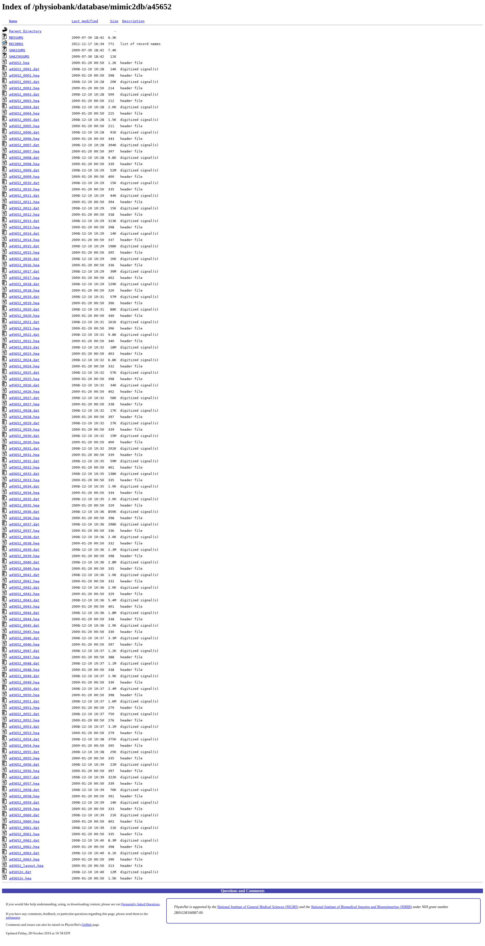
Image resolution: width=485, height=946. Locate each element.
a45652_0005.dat (24, 120)
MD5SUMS (16, 37)
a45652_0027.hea (24, 404)
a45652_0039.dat (24, 550)
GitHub (87, 925)
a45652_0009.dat (24, 170)
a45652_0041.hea (24, 581)
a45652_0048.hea (24, 670)
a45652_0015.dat (24, 246)
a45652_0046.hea (24, 644)
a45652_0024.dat (24, 360)
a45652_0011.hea (24, 202)
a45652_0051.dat (24, 701)
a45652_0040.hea (24, 568)
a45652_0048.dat (24, 663)
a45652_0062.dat (24, 840)
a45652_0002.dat (24, 82)
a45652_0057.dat (24, 777)
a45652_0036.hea (24, 518)
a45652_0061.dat (24, 828)
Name (13, 21)
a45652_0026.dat (24, 385)
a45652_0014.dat (24, 233)
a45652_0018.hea (24, 290)
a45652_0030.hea (24, 442)
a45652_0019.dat (24, 297)
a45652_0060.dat (24, 815)
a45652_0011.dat (24, 195)
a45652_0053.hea (24, 733)
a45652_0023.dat (24, 347)
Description (133, 21)
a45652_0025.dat (24, 373)
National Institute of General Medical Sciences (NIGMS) (257, 907)
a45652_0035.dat (24, 499)
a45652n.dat (20, 872)
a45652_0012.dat (24, 208)
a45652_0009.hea (24, 177)
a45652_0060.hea (24, 821)
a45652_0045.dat (24, 625)
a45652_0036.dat (24, 512)
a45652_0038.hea (24, 543)
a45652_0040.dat (24, 562)
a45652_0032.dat (24, 461)
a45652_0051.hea (24, 708)
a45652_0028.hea (24, 417)
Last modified (85, 21)
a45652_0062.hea (24, 847)
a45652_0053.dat (24, 727)
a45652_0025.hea (24, 379)
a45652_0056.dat (24, 764)
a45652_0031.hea (24, 455)
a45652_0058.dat (24, 790)
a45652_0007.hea (24, 151)
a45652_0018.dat (24, 284)
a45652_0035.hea (24, 505)
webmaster (13, 917)
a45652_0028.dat (24, 410)
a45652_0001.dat (24, 69)
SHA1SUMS (17, 50)
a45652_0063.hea (24, 859)
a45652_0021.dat (24, 322)
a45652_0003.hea (24, 101)
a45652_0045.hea (24, 632)
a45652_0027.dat (24, 398)
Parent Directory (25, 31)
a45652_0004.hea (24, 113)
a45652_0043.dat (24, 600)
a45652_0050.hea (24, 695)
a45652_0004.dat (24, 107)
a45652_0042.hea (24, 594)
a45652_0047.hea (24, 657)
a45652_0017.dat (24, 271)
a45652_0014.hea (24, 240)
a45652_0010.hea (24, 189)
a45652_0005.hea (24, 126)
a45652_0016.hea (24, 265)
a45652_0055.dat (24, 752)
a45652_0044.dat (24, 613)
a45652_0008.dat (24, 158)
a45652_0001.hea (24, 75)
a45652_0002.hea (24, 88)
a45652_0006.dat (24, 132)
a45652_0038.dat (24, 537)
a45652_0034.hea (24, 493)
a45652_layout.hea (26, 866)
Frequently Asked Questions (140, 904)
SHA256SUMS (19, 56)
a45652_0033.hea (24, 480)
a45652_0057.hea (24, 783)
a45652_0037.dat (24, 524)
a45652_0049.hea (24, 682)
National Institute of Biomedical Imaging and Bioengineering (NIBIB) (361, 907)
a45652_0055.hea (24, 758)
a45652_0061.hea (24, 834)
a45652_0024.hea (24, 366)
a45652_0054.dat (24, 739)
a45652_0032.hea (24, 467)
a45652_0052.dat (24, 714)
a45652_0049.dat (24, 676)
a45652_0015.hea (24, 252)
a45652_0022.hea (24, 341)
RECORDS (16, 44)
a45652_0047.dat (24, 651)
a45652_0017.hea (24, 278)
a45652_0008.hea (24, 164)
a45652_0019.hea (24, 303)
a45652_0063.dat (24, 853)
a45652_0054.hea (24, 745)
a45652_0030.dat (24, 436)
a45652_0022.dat (24, 335)
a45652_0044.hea (24, 619)
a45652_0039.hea (24, 556)
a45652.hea (19, 63)
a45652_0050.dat (24, 689)
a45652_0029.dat (24, 423)
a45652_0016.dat (24, 259)
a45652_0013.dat (24, 221)
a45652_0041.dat (24, 575)
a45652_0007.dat (24, 145)
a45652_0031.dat (24, 448)
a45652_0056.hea (24, 771)
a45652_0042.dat (24, 587)
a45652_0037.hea (24, 531)
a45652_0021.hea (24, 328)
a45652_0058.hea (24, 796)
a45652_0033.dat (24, 474)
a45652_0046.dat (24, 638)
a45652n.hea (20, 878)
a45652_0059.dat (24, 802)
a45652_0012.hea (24, 214)
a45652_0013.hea (24, 227)
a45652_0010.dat (24, 183)
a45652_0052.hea (24, 720)
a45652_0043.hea (24, 606)
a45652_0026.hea (24, 391)
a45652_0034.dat (24, 486)
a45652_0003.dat (24, 94)
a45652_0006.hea (24, 139)
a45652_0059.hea (24, 809)
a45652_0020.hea (24, 316)
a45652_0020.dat (24, 309)
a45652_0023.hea (24, 354)
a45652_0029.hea (24, 429)
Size (114, 21)
